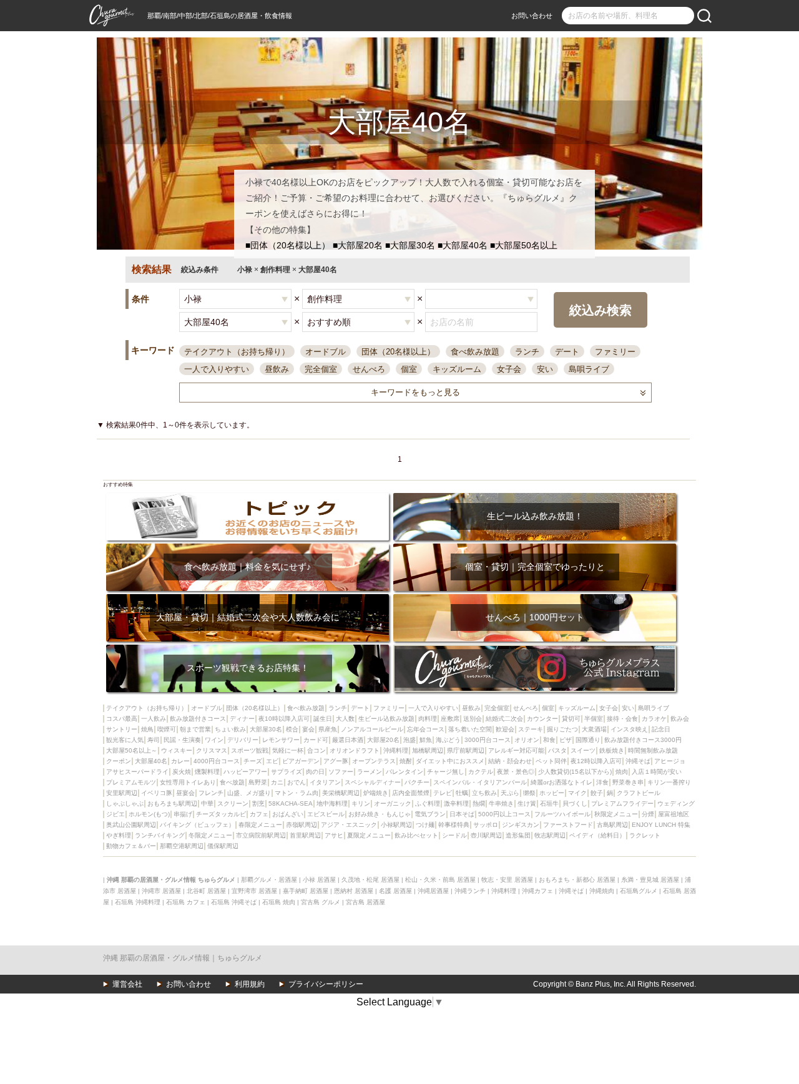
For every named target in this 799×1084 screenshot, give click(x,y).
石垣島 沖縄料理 (137, 902)
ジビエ (115, 814)
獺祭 (529, 792)
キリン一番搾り (669, 782)
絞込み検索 (600, 310)
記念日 (661, 729)
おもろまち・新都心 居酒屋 (577, 879)
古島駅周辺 (612, 824)
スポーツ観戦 (249, 750)
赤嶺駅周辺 (301, 824)
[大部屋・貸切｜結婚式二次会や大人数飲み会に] (247, 598)
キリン (360, 803)
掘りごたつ (562, 729)
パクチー (416, 782)
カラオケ (654, 718)
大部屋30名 (266, 729)
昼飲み (277, 369)
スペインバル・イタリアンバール (480, 782)
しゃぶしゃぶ (125, 803)
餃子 (597, 792)
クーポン (118, 761)
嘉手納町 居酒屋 (305, 890)
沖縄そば (637, 761)
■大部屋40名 (463, 245)
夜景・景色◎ (515, 771)
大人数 (345, 718)
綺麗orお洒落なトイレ (561, 782)
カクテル (480, 771)
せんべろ (369, 369)
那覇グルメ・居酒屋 (269, 879)
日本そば (461, 814)
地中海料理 (332, 803)
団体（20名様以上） (398, 351)
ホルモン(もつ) (149, 814)
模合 (292, 729)
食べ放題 (232, 782)
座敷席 (450, 718)
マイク (577, 792)
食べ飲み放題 (475, 351)
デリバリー (242, 739)
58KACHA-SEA (290, 803)
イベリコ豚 (156, 792)
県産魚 (327, 729)
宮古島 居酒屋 (365, 902)
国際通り (588, 739)
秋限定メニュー (616, 814)
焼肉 (621, 771)
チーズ (252, 761)
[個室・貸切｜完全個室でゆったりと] (534, 547)
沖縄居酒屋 (433, 890)
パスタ (557, 750)
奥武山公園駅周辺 (131, 824)
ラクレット (644, 835)
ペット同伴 (551, 761)
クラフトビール (638, 792)
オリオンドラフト (355, 750)
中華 (207, 803)
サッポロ (485, 824)
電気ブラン (430, 814)
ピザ (565, 739)
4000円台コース (217, 761)
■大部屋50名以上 (523, 245)
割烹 (258, 803)
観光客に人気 (125, 739)
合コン (316, 750)
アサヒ (334, 835)
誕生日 (322, 718)
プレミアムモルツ (131, 782)
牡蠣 (462, 792)
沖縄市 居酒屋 (161, 890)
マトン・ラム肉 (296, 792)
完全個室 (321, 369)
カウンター (542, 718)
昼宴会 (185, 792)
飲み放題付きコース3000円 (643, 739)
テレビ (442, 792)
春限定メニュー (260, 824)
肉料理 (427, 718)
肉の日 (315, 771)
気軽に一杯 (287, 750)
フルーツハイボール (562, 814)
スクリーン (232, 803)
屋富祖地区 (673, 814)
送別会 (472, 718)
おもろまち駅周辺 (172, 803)
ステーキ (530, 729)
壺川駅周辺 (486, 835)
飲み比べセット (416, 835)
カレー (180, 761)
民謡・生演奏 (182, 739)
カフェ (259, 814)
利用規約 (250, 984)
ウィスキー (176, 750)
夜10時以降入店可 (284, 718)
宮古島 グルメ (320, 902)
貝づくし (574, 803)
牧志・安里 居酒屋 (507, 879)
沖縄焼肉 (601, 890)
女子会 (509, 369)
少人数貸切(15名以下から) (575, 771)
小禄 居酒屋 (319, 879)
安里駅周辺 (121, 792)
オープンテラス (374, 761)
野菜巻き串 (628, 782)
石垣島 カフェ (185, 902)
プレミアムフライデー (622, 803)
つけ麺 (425, 824)
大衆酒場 (594, 729)
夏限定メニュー (369, 835)
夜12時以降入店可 (596, 761)
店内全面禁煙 (410, 792)
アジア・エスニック (349, 824)
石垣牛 (549, 803)
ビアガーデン (301, 761)
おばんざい (287, 814)
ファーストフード (568, 824)
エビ (272, 761)
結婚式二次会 (504, 718)
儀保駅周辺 (222, 845)
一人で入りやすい (216, 369)
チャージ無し (445, 771)
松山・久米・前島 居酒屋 (440, 879)
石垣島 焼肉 (278, 902)
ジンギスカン (520, 824)
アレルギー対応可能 (516, 750)
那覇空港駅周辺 (181, 845)
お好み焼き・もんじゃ (379, 814)
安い (545, 369)
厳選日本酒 (347, 739)
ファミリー (615, 351)
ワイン (214, 739)
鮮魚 (425, 739)
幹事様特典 (453, 824)
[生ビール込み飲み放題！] (534, 497)
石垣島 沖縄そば (234, 902)
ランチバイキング (160, 835)
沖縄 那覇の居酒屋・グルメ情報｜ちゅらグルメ (182, 958)
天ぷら (510, 792)
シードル (454, 835)
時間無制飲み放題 (653, 750)
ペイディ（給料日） (597, 835)
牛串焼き (501, 803)
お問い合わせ (531, 15)
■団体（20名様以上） (287, 245)
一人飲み (153, 718)
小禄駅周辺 (396, 824)
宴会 (308, 729)
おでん (296, 782)
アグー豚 (335, 761)
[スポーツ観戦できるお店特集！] (247, 649)
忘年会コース (425, 729)
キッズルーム (457, 369)
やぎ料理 (118, 835)
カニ (277, 782)
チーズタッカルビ (221, 814)
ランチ (527, 351)
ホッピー (551, 792)
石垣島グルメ (638, 890)
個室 (409, 369)
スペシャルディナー (373, 782)
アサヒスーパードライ (137, 771)
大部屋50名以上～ (131, 750)
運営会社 (127, 984)
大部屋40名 (151, 761)
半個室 (593, 718)
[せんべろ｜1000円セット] (534, 598)
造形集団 (518, 835)
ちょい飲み (230, 729)
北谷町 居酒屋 (206, 890)
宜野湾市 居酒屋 (254, 890)
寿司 (153, 739)
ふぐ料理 (427, 803)
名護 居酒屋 (395, 890)
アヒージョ (669, 761)
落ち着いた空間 (470, 729)
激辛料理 (456, 803)
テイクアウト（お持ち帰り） (237, 351)
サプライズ (286, 771)
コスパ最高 (121, 718)
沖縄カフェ (537, 890)
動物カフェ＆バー (131, 845)
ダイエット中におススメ (450, 761)
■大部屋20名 (358, 245)
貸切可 (571, 718)
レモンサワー (281, 739)
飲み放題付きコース (198, 718)
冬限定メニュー (210, 835)
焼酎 (406, 761)
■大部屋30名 (410, 245)
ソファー (340, 771)
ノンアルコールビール (372, 729)
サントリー (121, 729)
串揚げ (183, 814)
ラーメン (369, 771)
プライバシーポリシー (325, 984)
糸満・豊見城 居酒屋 (650, 879)
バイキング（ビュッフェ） (197, 824)
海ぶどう (448, 739)
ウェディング (676, 803)
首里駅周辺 (305, 835)
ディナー (242, 718)
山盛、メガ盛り (249, 792)
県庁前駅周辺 (465, 750)
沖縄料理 (395, 750)
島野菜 (257, 782)
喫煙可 (166, 729)
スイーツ (583, 750)
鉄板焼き (611, 750)
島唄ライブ (589, 369)
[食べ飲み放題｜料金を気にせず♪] (247, 547)
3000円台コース (487, 739)
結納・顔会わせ (510, 761)
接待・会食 (622, 718)
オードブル (325, 351)
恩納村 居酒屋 (353, 890)
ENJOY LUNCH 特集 (661, 824)
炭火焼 (181, 771)
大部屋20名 (383, 739)
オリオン (526, 739)
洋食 (602, 782)
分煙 (648, 814)
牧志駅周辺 (550, 835)
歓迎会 (505, 729)
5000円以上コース (504, 814)
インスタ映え (629, 729)
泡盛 (409, 739)
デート (567, 351)
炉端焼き (375, 792)
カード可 (315, 739)
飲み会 (679, 718)
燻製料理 (207, 771)
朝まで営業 (195, 729)
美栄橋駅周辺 (341, 792)
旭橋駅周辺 (427, 750)
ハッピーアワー (245, 771)
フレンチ (211, 792)
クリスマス (211, 750)
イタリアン (325, 782)
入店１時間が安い (657, 771)
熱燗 (479, 803)
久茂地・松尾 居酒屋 (370, 879)
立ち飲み (484, 792)
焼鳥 (147, 729)
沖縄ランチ (470, 890)
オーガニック (392, 803)
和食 (549, 739)
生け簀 (526, 803)
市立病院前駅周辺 (261, 835)
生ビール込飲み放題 (386, 718)
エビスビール (326, 814)
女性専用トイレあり (188, 782)
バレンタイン (404, 771)
